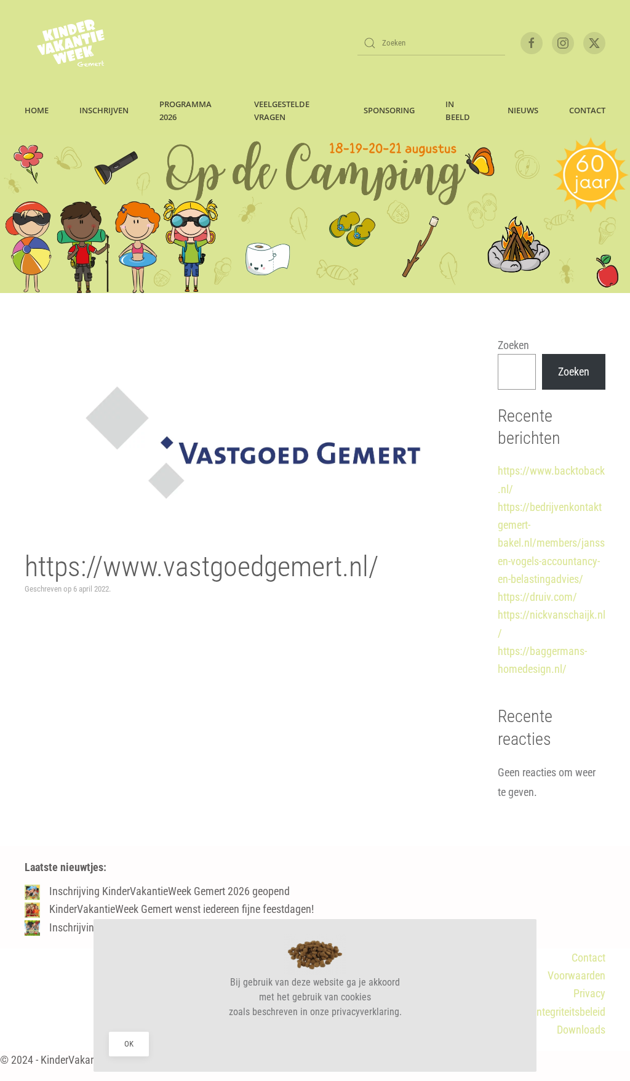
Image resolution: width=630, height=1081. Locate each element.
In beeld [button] (457, 110)
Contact (588, 957)
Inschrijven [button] (104, 110)
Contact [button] (587, 110)
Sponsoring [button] (389, 110)
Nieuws (523, 110)
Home (37, 110)
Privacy (589, 993)
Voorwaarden (576, 975)
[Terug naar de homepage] (71, 43)
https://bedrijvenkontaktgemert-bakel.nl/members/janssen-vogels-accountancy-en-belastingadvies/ (551, 542)
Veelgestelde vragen (281, 110)
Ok (129, 1043)
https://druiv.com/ (537, 596)
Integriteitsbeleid (569, 1011)
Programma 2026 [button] (185, 110)
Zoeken (513, 345)
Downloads (581, 1029)
